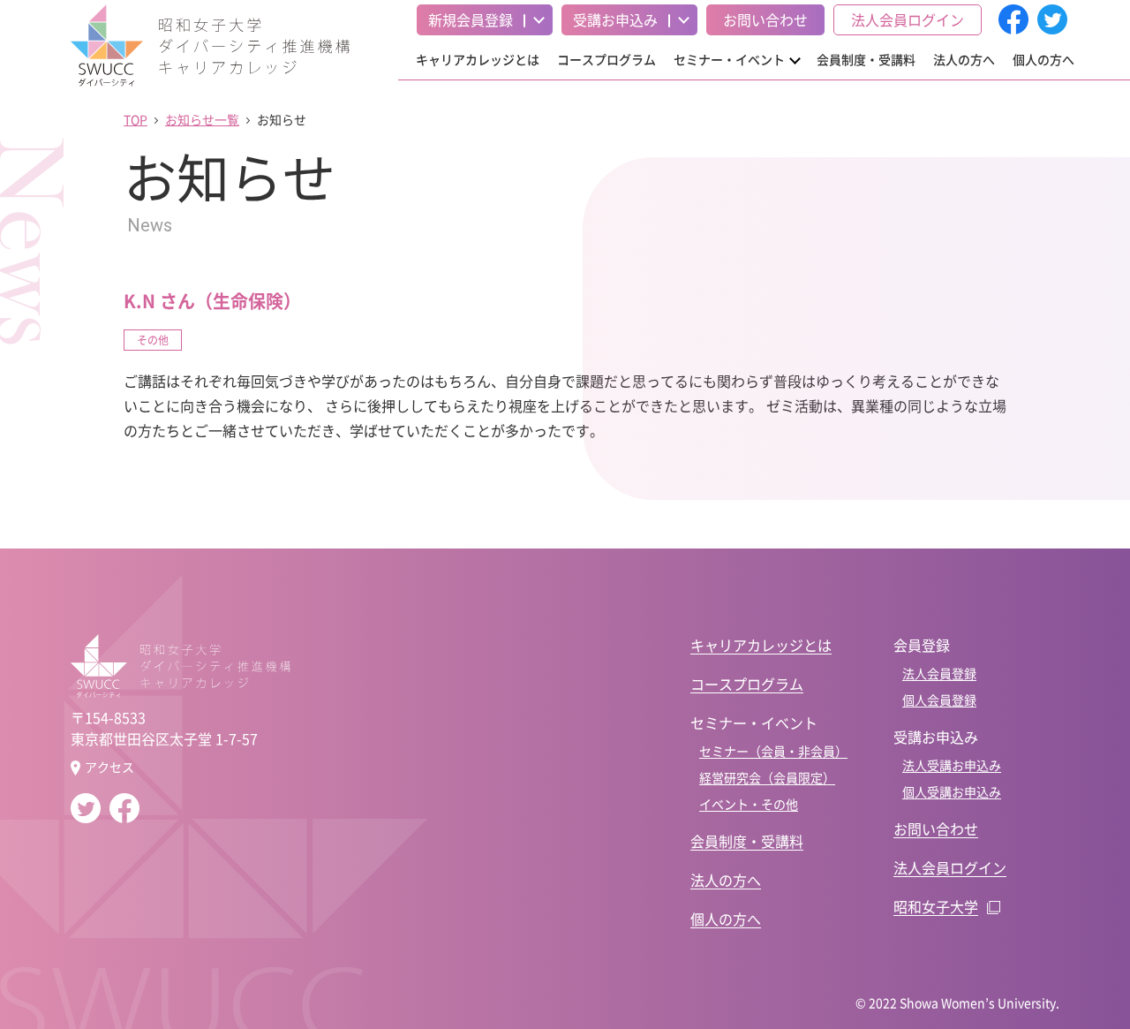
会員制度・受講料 (866, 59)
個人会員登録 (939, 699)
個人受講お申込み (951, 791)
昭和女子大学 (935, 906)
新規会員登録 (470, 19)
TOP (135, 119)
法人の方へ (964, 59)
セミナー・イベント (729, 59)
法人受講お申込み (951, 765)
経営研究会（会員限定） (767, 777)
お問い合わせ (765, 19)
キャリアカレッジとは (477, 59)
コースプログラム (606, 59)
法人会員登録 (939, 673)
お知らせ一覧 (202, 119)
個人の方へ (1043, 59)
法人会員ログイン (907, 19)
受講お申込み (615, 19)
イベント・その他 (748, 804)
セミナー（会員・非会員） (773, 751)
